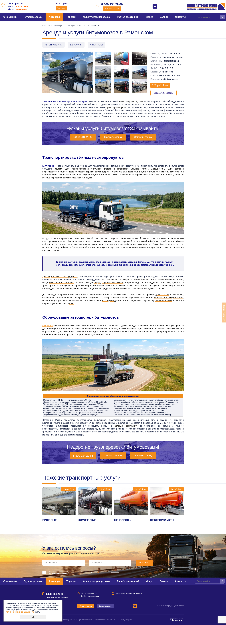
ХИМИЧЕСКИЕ (87, 520)
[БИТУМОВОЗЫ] (67, 72)
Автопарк (54, 17)
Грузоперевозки (33, 17)
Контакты (180, 17)
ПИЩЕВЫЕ (49, 520)
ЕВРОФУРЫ (76, 45)
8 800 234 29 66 (112, 4)
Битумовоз (47, 325)
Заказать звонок (112, 9)
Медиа (149, 17)
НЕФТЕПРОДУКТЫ (162, 520)
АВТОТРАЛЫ (96, 45)
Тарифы (71, 17)
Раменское (62, 8)
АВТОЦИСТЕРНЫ (74, 26)
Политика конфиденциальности (170, 606)
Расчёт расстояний (128, 17)
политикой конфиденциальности (20, 612)
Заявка (164, 17)
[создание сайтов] (171, 619)
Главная (46, 26)
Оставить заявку (143, 137)
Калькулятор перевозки (96, 17)
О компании (10, 17)
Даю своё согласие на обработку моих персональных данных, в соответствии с (84, 572)
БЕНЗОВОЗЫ (122, 520)
